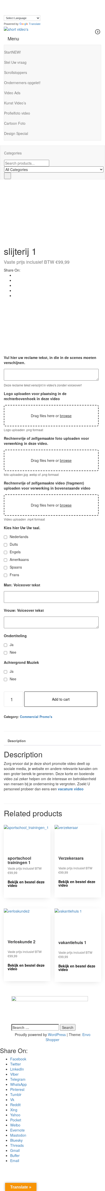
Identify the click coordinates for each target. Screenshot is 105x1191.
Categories (13, 152)
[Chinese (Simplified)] (11, 2)
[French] (36, 2)
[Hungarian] (11, 7)
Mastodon (18, 1135)
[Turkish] (6, 12)
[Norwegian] (26, 7)
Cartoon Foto (14, 123)
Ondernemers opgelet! (22, 82)
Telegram (17, 1079)
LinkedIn (17, 1069)
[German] (42, 2)
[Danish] (16, 2)
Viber (14, 1074)
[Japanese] (21, 7)
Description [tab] (17, 741)
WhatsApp (18, 1084)
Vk (12, 1099)
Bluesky (16, 1140)
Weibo (15, 1124)
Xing (13, 1109)
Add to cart (61, 699)
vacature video (71, 788)
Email (14, 1160)
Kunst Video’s (15, 102)
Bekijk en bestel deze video (26, 883)
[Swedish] (42, 7)
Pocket (15, 1119)
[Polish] (31, 7)
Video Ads (12, 92)
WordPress (57, 1034)
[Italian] (16, 7)
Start (12, 52)
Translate (35, 23)
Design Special (16, 133)
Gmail (15, 1150)
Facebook (18, 1058)
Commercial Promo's (36, 716)
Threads (17, 1145)
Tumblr (15, 1094)
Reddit (15, 1104)
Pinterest (17, 1089)
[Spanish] (36, 7)
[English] (26, 2)
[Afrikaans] (6, 2)
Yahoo (15, 1114)
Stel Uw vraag (15, 62)
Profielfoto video (17, 113)
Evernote (17, 1130)
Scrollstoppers (15, 72)
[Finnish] (31, 2)
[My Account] (87, 35)
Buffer (15, 1155)
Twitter (15, 1064)
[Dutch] (21, 2)
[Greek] (6, 7)
